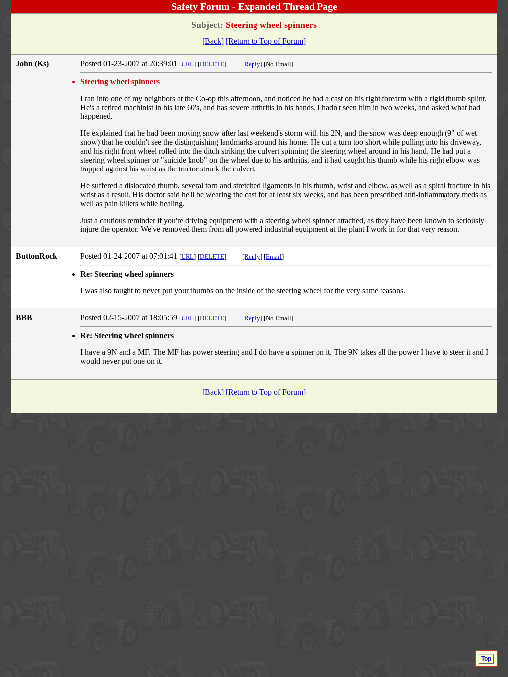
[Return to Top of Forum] (266, 41)
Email (274, 256)
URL (187, 64)
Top (486, 658)
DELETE (212, 64)
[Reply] (252, 64)
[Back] (213, 41)
